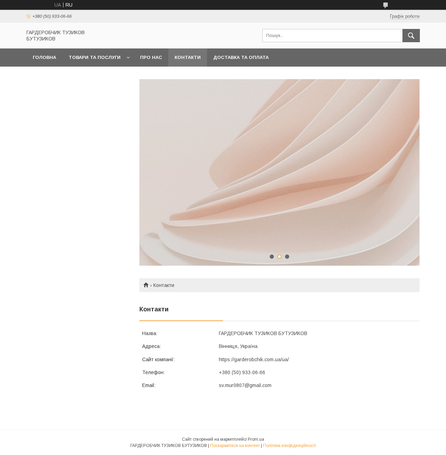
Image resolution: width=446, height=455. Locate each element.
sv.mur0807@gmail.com (245, 385)
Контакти (188, 57)
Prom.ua (256, 439)
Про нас (151, 57)
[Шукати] (411, 35)
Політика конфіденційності (289, 445)
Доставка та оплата (241, 57)
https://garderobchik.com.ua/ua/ (254, 359)
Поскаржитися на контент (235, 445)
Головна (44, 57)
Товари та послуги (95, 57)
